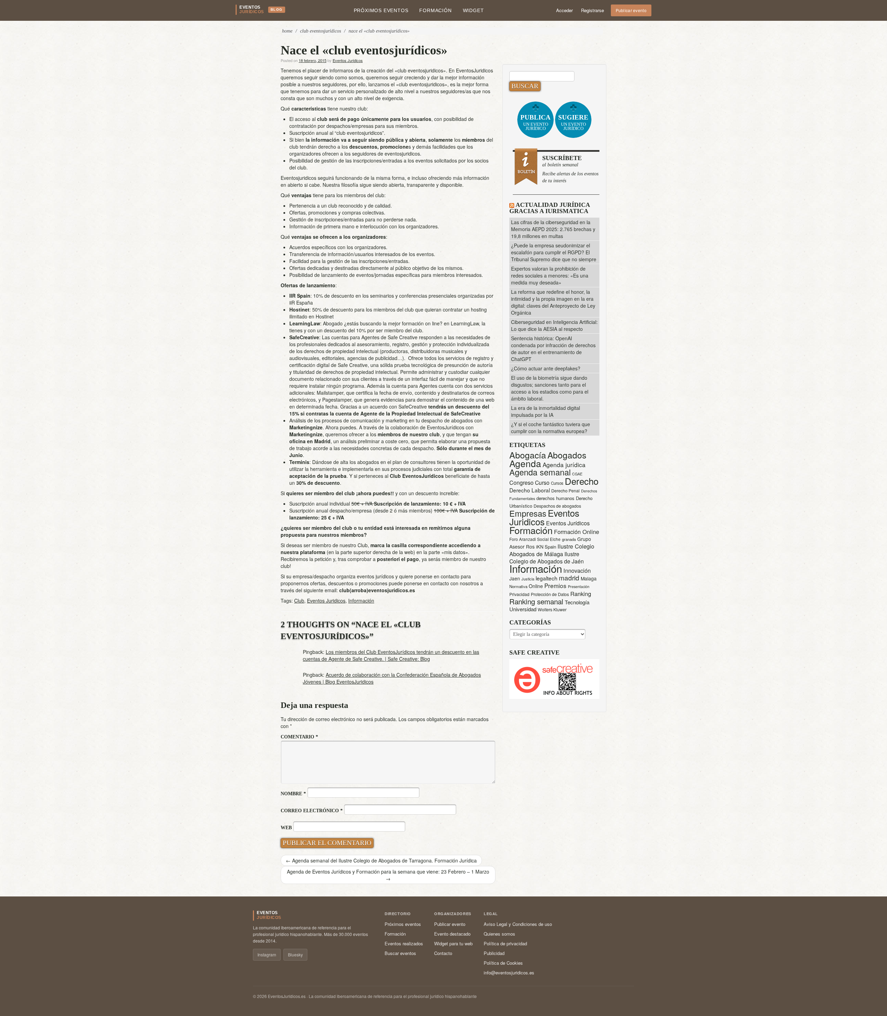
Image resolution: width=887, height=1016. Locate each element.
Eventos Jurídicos (568, 523)
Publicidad (494, 953)
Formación (435, 10)
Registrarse (592, 10)
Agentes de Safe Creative (389, 337)
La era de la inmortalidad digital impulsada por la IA (545, 411)
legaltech (546, 578)
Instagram (266, 954)
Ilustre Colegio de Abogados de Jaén (546, 557)
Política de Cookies (503, 963)
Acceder (564, 10)
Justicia (527, 578)
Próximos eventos (381, 10)
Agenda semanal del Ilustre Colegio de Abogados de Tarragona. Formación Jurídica (381, 860)
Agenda (525, 463)
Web (286, 827)
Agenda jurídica (564, 464)
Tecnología (577, 602)
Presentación (578, 586)
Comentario (299, 736)
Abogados (566, 455)
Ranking (580, 593)
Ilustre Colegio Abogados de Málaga (551, 550)
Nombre (293, 793)
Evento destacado (452, 933)
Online (536, 586)
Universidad (522, 609)
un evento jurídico (535, 122)
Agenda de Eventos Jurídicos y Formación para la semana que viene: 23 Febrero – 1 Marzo (388, 875)
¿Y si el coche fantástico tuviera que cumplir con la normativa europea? (550, 428)
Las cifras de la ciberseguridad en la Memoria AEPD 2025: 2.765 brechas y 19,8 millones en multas (553, 229)
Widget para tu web (453, 943)
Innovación (577, 570)
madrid (569, 577)
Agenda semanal (540, 472)
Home (287, 31)
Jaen (514, 578)
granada (569, 539)
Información (361, 600)
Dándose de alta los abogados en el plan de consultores (374, 461)
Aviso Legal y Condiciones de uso (518, 924)
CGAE (577, 473)
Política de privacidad (505, 943)
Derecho (581, 480)
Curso (542, 483)
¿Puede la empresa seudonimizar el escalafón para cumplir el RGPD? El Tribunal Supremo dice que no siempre (553, 252)
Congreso (521, 483)
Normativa (518, 586)
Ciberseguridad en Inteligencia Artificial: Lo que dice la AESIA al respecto (554, 325)
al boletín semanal (570, 169)
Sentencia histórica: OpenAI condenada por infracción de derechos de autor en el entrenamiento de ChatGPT (553, 348)
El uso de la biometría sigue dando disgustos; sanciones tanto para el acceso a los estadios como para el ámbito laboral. (549, 388)
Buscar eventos (400, 953)
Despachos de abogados (557, 506)
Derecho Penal (565, 491)
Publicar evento (631, 10)
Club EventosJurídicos (320, 31)
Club (299, 600)
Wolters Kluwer (552, 609)
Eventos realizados (404, 943)
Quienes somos (499, 933)
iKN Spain (546, 546)
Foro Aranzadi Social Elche (535, 539)
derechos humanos (555, 498)
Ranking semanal (536, 601)
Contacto (443, 953)
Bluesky (295, 954)
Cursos (557, 483)
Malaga (589, 578)
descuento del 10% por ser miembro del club (373, 330)
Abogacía (527, 455)
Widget (473, 10)
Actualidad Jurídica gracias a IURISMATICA (549, 207)
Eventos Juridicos (348, 60)
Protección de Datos (550, 594)
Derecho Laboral (529, 490)
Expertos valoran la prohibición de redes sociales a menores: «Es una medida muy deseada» (549, 275)
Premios (555, 585)
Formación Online (576, 531)
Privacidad (519, 594)
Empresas (527, 513)
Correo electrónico (312, 810)
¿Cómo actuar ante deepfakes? (545, 368)
